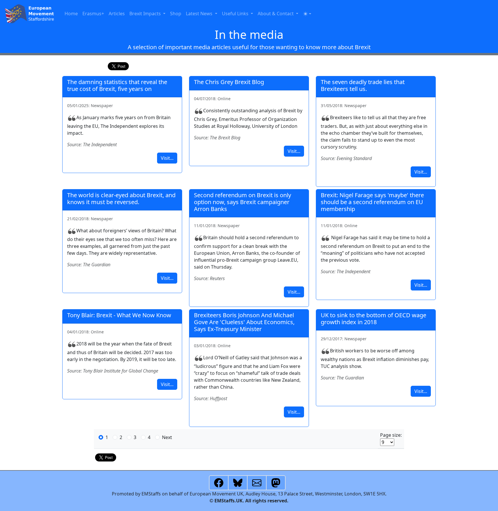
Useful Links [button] (236, 13)
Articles (117, 13)
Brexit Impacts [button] (145, 13)
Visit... (167, 158)
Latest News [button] (200, 13)
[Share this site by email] (256, 482)
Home (71, 13)
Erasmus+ (93, 13)
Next (167, 437)
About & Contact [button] (276, 13)
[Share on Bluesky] (237, 482)
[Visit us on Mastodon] (275, 482)
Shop (175, 13)
